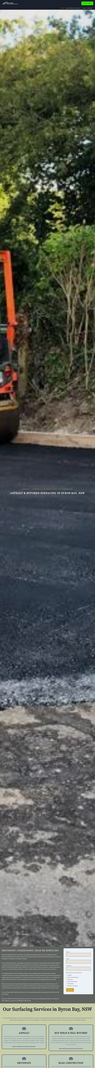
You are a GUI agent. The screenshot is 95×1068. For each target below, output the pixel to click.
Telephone (69, 965)
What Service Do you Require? (74, 972)
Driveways (70, 979)
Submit (70, 990)
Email (68, 959)
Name (68, 952)
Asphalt (69, 975)
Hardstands (70, 983)
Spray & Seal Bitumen (73, 977)
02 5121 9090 (87, 3)
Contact (90, 8)
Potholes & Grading (72, 986)
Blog (84, 8)
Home (62, 8)
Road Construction (72, 981)
